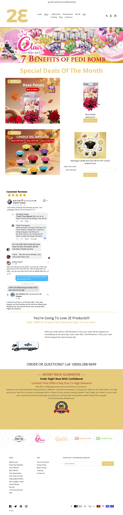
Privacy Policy (41, 465)
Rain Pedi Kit (13, 470)
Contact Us (41, 473)
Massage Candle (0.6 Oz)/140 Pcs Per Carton (90, 161)
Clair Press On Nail (16, 476)
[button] (59, 62)
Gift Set (11, 487)
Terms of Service (43, 462)
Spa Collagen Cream (16, 482)
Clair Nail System (15, 473)
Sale (10, 493)
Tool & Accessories (16, 490)
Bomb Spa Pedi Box (16, 465)
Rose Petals (90, 114)
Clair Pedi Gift (14, 468)
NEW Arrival (13, 462)
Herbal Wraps (14, 484)
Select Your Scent (70, 167)
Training (40, 470)
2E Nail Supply (18, 510)
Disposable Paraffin (16, 479)
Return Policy (41, 468)
